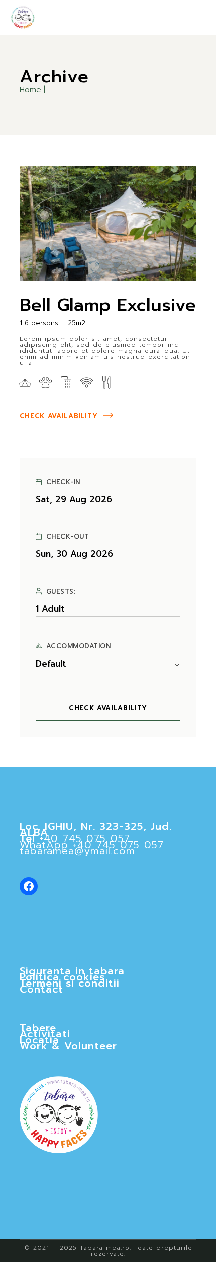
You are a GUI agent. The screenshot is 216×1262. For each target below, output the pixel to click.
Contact (41, 989)
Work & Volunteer (68, 1045)
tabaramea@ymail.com (77, 850)
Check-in (63, 482)
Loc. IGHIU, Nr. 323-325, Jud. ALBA (96, 829)
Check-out (67, 536)
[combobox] (108, 664)
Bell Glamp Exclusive (108, 305)
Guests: (61, 591)
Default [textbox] (51, 664)
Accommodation (78, 646)
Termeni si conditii (70, 983)
